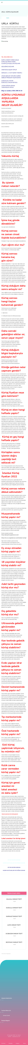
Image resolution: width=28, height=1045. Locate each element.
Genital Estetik (6, 1015)
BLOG (15, 901)
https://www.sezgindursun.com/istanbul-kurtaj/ (13, 538)
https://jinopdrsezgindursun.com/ (10, 535)
